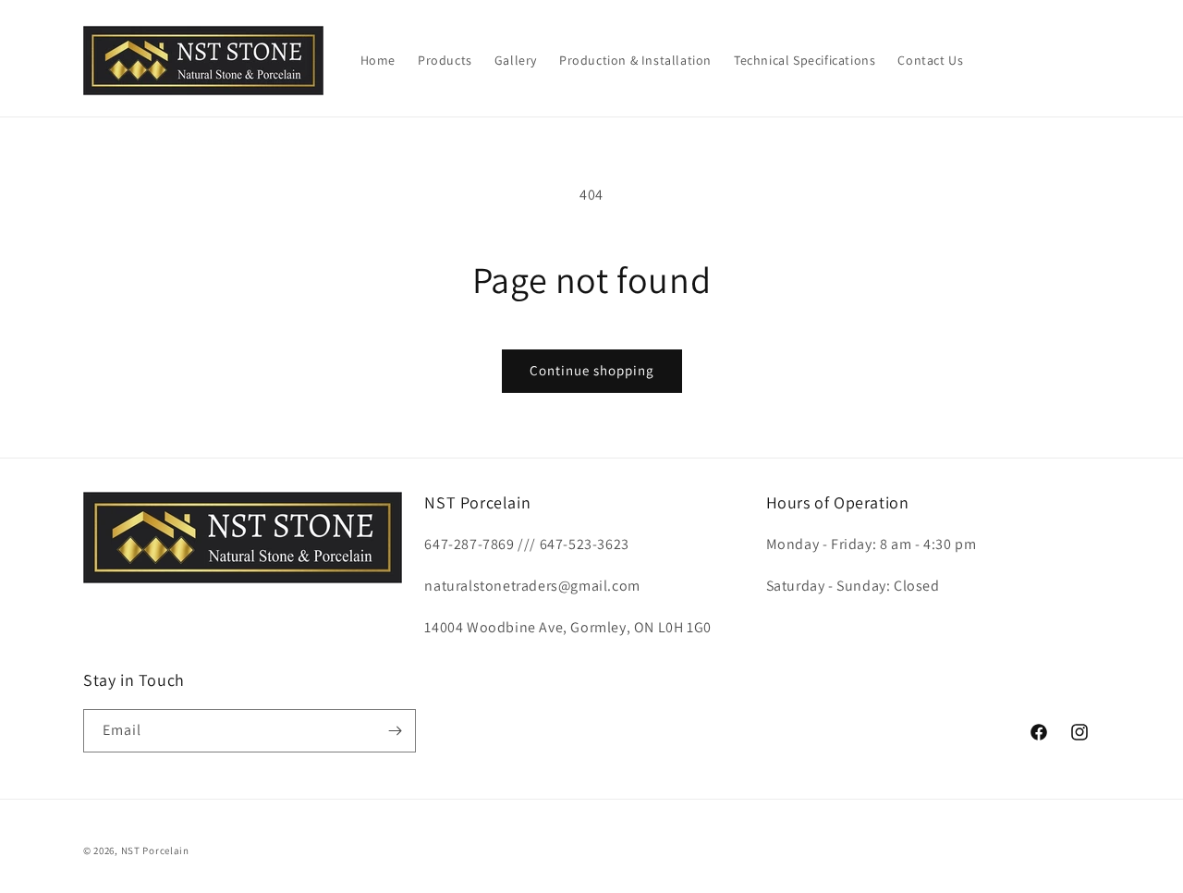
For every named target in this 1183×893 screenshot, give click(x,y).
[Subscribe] (394, 730)
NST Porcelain (155, 850)
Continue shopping (592, 370)
